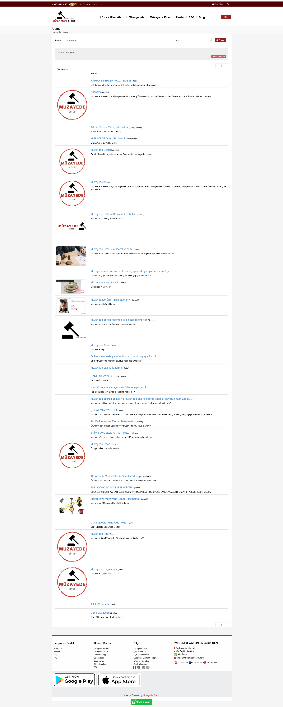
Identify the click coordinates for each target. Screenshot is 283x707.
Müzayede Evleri (161, 17)
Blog (202, 17)
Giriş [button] (226, 16)
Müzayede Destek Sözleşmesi (146, 657)
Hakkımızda (59, 648)
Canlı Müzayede (140, 664)
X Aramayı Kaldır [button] (218, 56)
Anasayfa (57, 32)
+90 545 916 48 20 (62, 4)
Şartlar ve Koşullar (141, 651)
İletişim (57, 651)
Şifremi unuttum (100, 664)
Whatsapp (182, 653)
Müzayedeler (137, 17)
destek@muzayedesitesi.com (89, 4)
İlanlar (180, 17)
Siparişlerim (99, 657)
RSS (96, 667)
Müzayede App (100, 654)
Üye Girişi (219, 4)
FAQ (191, 17)
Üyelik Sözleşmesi (141, 654)
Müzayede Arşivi (141, 648)
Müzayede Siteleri (101, 648)
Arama (58, 40)
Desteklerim (99, 661)
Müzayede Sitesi (151, 695)
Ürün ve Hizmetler (111, 17)
